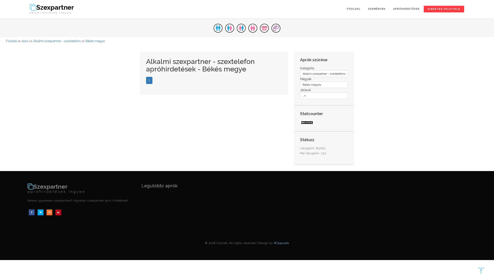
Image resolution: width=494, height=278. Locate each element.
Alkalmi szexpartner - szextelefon (57, 41)
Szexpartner (52, 9)
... (303, 95)
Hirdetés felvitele (444, 9)
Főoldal (354, 9)
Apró (24, 41)
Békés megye (95, 41)
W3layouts (281, 243)
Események (377, 9)
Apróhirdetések (406, 9)
